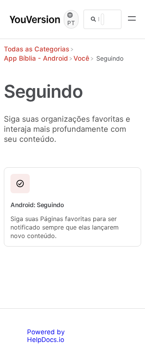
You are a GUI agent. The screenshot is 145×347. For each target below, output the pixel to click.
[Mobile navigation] (132, 19)
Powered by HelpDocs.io (46, 336)
